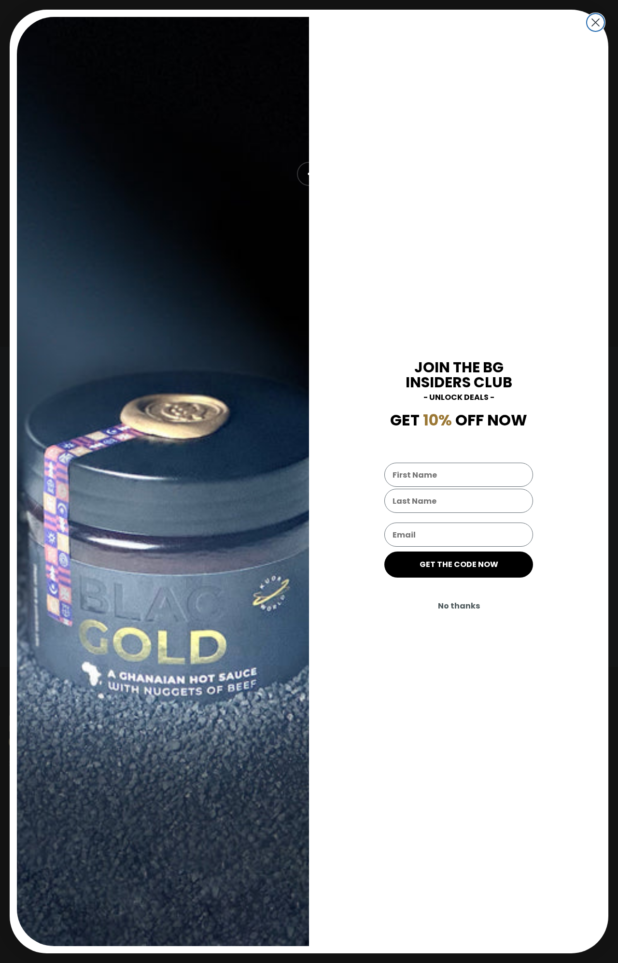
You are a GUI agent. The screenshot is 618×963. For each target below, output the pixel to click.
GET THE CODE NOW (459, 564)
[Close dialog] (595, 22)
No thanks (459, 605)
